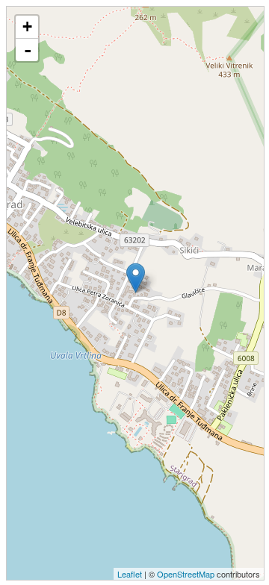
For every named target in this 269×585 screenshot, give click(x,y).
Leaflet (129, 574)
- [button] (27, 50)
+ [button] (27, 26)
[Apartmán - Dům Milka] (135, 278)
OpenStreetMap (185, 574)
